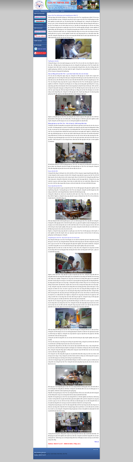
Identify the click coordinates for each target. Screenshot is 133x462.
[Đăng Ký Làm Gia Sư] (40, 32)
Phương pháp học (39, 24)
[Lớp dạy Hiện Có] (40, 36)
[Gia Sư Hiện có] (40, 22)
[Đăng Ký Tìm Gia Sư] (40, 18)
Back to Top (95, 449)
